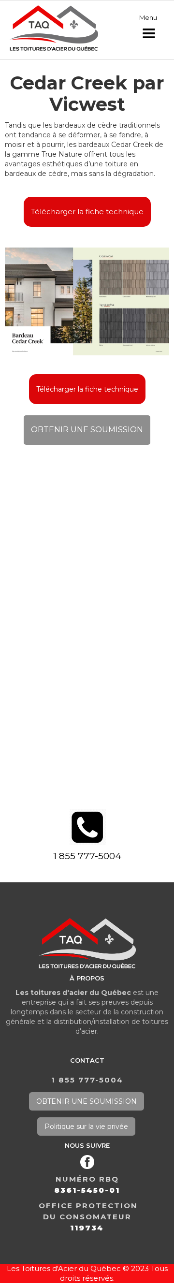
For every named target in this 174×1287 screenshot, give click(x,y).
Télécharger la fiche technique (87, 211)
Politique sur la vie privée (86, 1126)
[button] (148, 28)
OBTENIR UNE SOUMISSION (87, 429)
